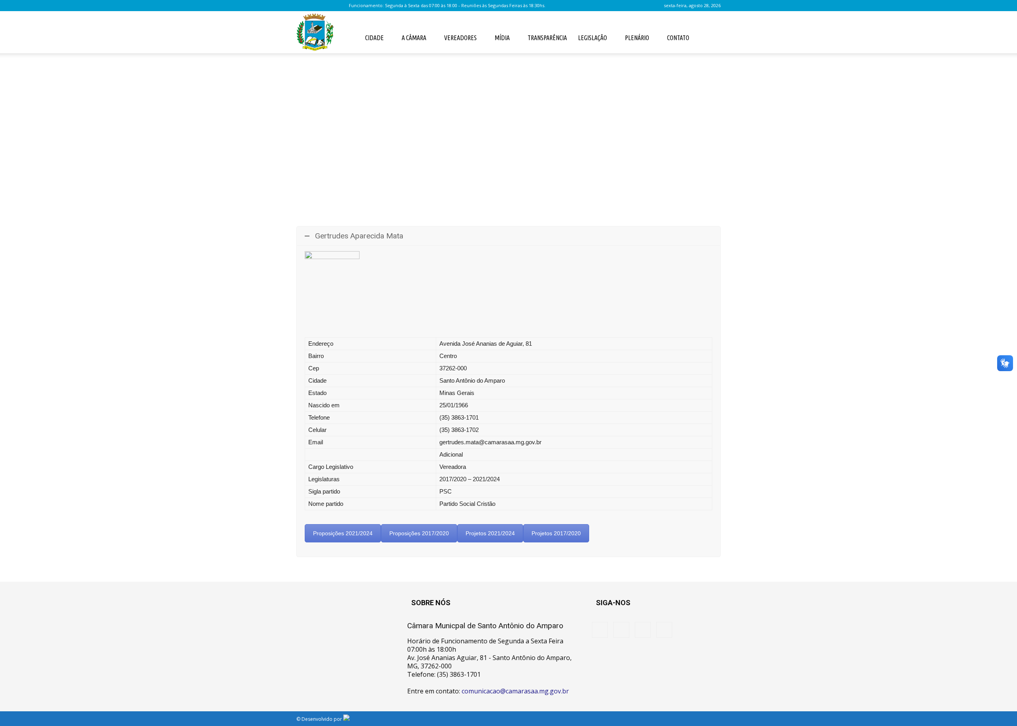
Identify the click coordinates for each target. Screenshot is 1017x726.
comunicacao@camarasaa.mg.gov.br (515, 691)
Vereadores (460, 37)
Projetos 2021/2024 (490, 533)
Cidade (374, 37)
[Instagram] (315, 5)
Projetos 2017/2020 (556, 533)
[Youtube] (342, 5)
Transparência (547, 37)
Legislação (592, 37)
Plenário (637, 37)
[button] (711, 36)
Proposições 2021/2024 (343, 533)
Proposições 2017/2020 (419, 533)
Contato (678, 37)
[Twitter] (328, 5)
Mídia (502, 37)
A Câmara (414, 37)
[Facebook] (302, 5)
